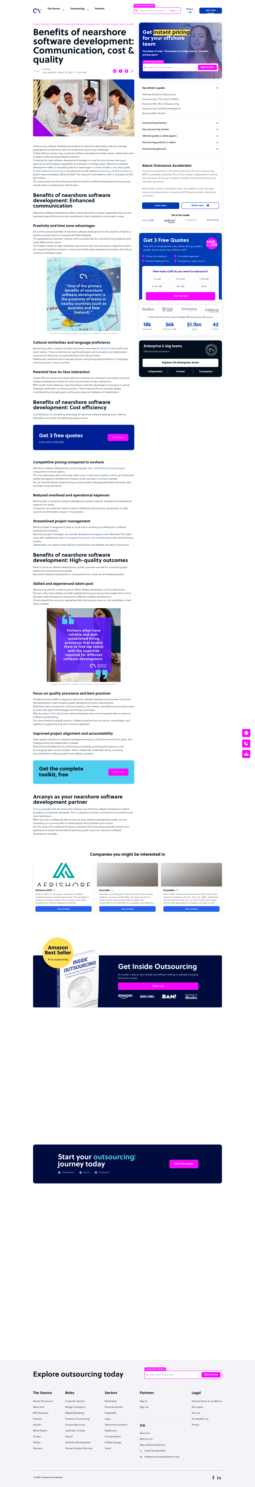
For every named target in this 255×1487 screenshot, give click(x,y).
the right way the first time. (93, 758)
